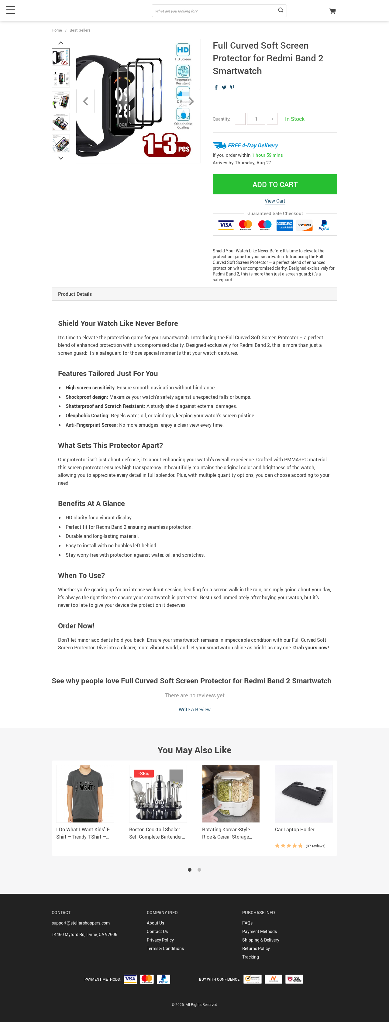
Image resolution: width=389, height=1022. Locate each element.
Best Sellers (80, 30)
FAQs (247, 923)
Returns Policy (256, 948)
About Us (155, 923)
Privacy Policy (160, 940)
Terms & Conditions (165, 948)
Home (57, 30)
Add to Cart (275, 184)
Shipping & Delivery (260, 940)
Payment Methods (259, 931)
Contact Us (157, 931)
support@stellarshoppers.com (81, 923)
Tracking (250, 957)
